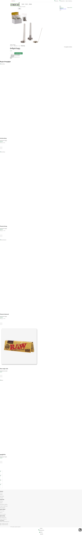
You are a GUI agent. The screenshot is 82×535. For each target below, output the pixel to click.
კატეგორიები (2, 499)
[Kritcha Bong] (31, 99)
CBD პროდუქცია (2, 507)
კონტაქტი (1, 497)
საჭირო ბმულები (2, 509)
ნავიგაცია (1, 491)
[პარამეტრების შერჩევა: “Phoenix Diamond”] (1, 324)
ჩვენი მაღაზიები (2, 515)
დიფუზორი (3, 454)
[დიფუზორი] (31, 415)
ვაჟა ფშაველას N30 (3, 517)
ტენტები (1, 502)
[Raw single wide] (19, 346)
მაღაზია (1, 494)
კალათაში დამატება (18, 53)
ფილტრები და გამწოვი (3, 504)
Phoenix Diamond (4, 314)
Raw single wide (4, 368)
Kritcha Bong (3, 138)
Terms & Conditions (3, 514)
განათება (1, 501)
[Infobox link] (41, 4)
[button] (1, 148)
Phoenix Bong (3, 226)
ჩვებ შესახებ (2, 496)
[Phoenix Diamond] (31, 275)
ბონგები (5, 140)
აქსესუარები (16, 45)
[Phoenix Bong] (31, 187)
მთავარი (11, 45)
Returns (1, 512)
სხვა (19, 45)
